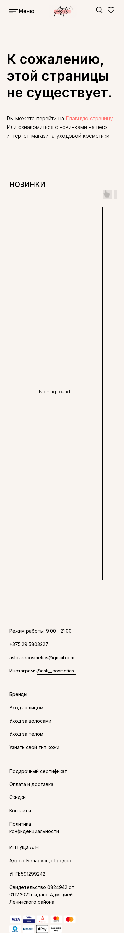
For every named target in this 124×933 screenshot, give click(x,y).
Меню (26, 11)
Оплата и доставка (31, 784)
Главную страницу (89, 118)
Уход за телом (26, 734)
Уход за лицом (26, 707)
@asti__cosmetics (55, 670)
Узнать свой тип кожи (34, 747)
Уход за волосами (30, 721)
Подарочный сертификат (38, 771)
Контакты (20, 810)
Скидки (17, 797)
